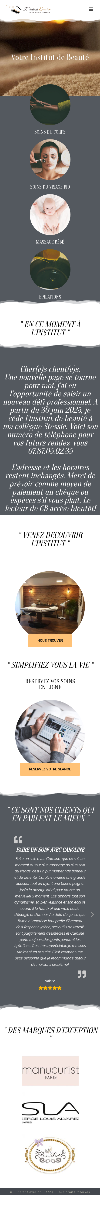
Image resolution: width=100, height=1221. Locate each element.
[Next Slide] (92, 913)
